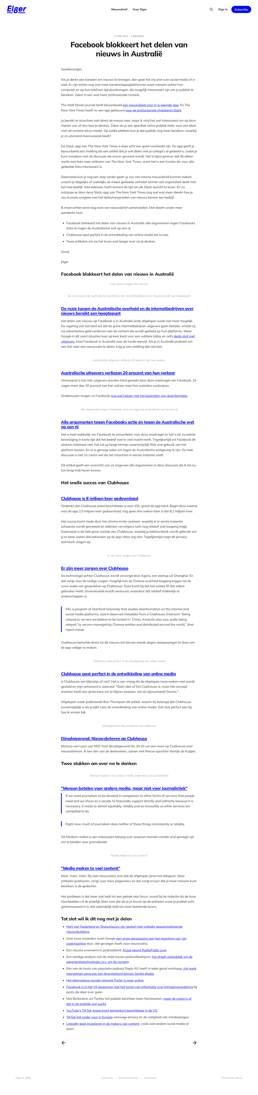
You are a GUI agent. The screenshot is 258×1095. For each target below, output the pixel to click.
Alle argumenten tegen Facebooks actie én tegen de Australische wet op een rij (127, 424)
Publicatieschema (128, 1077)
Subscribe (241, 9)
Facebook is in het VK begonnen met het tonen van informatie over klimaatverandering (129, 987)
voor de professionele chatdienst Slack (153, 110)
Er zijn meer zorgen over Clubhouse (94, 568)
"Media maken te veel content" (90, 868)
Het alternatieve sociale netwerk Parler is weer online (105, 980)
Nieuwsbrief (119, 9)
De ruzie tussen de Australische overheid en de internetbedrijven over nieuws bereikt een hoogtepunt (127, 311)
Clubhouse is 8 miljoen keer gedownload (99, 498)
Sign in (223, 9)
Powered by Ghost (232, 1077)
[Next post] (194, 1043)
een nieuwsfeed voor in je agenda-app (151, 105)
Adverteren (150, 1077)
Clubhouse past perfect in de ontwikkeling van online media (118, 673)
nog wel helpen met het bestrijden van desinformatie (149, 396)
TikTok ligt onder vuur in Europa (89, 1017)
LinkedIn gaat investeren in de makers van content (102, 1024)
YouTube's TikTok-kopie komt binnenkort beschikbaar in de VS (111, 1010)
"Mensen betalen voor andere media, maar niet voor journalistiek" (124, 788)
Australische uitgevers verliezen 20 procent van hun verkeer (118, 372)
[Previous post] (63, 1043)
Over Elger (140, 9)
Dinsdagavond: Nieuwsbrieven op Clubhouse (104, 738)
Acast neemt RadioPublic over (145, 950)
